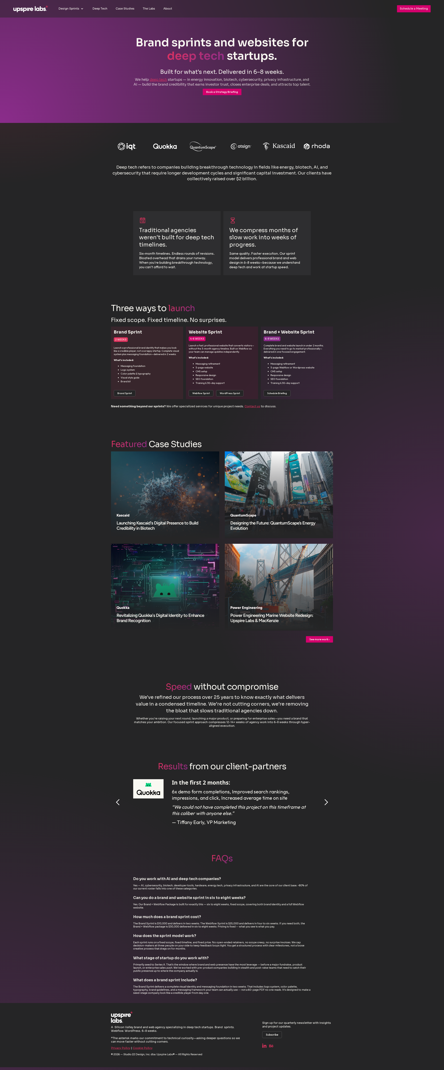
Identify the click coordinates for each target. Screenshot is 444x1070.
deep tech (158, 79)
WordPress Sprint (230, 393)
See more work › (319, 639)
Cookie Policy (142, 1048)
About (167, 8)
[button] (71, 8)
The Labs (149, 8)
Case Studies (125, 8)
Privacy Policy (120, 1048)
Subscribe (272, 1034)
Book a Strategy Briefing (222, 92)
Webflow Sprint (201, 393)
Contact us (252, 406)
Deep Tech (99, 8)
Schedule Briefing (277, 393)
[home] (30, 8)
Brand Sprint (124, 393)
